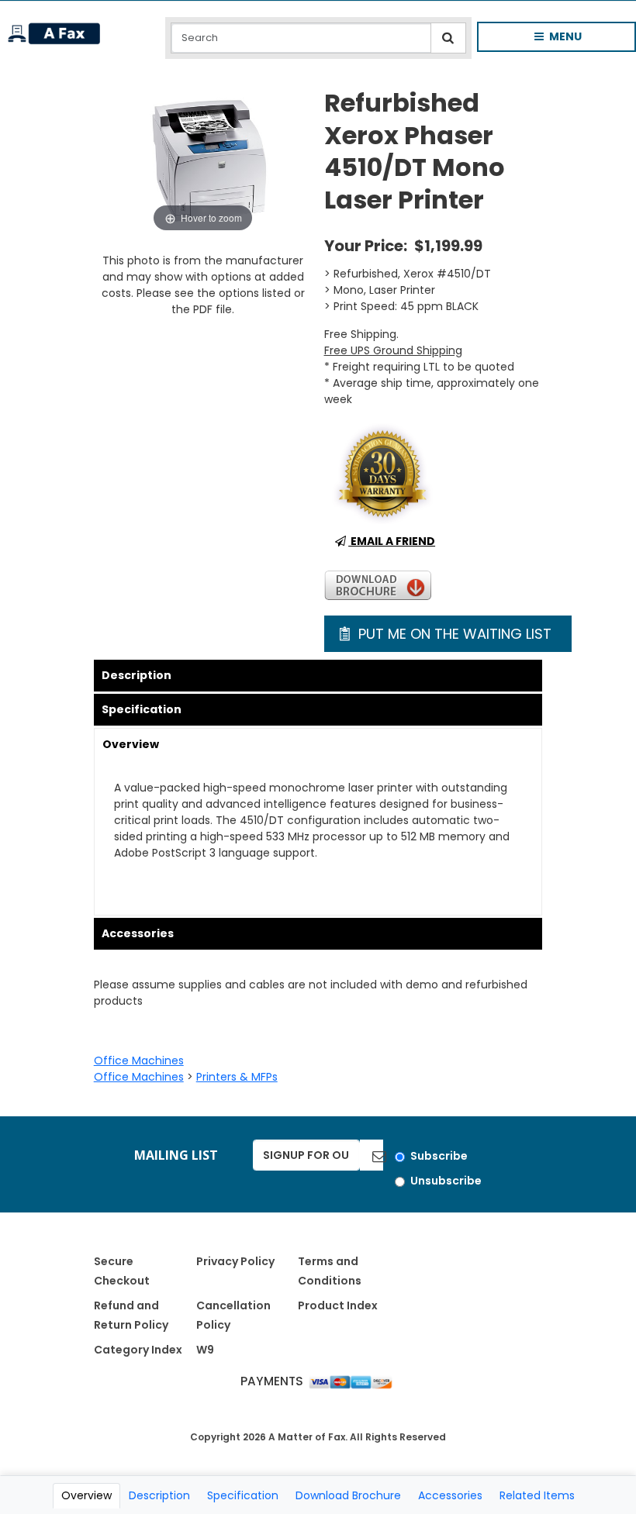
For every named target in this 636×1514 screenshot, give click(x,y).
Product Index (338, 1305)
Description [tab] (159, 1495)
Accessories (138, 933)
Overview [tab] (86, 1495)
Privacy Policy (235, 1261)
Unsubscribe (446, 1181)
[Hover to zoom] (203, 161)
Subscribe (439, 1156)
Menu (545, 40)
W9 (205, 1349)
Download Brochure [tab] (348, 1495)
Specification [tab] (242, 1495)
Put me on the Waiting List (452, 633)
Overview (130, 744)
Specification (141, 709)
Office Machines (139, 1060)
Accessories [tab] (450, 1495)
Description (136, 675)
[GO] (371, 1155)
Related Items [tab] (537, 1495)
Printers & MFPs (237, 1077)
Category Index (138, 1349)
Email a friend (391, 541)
